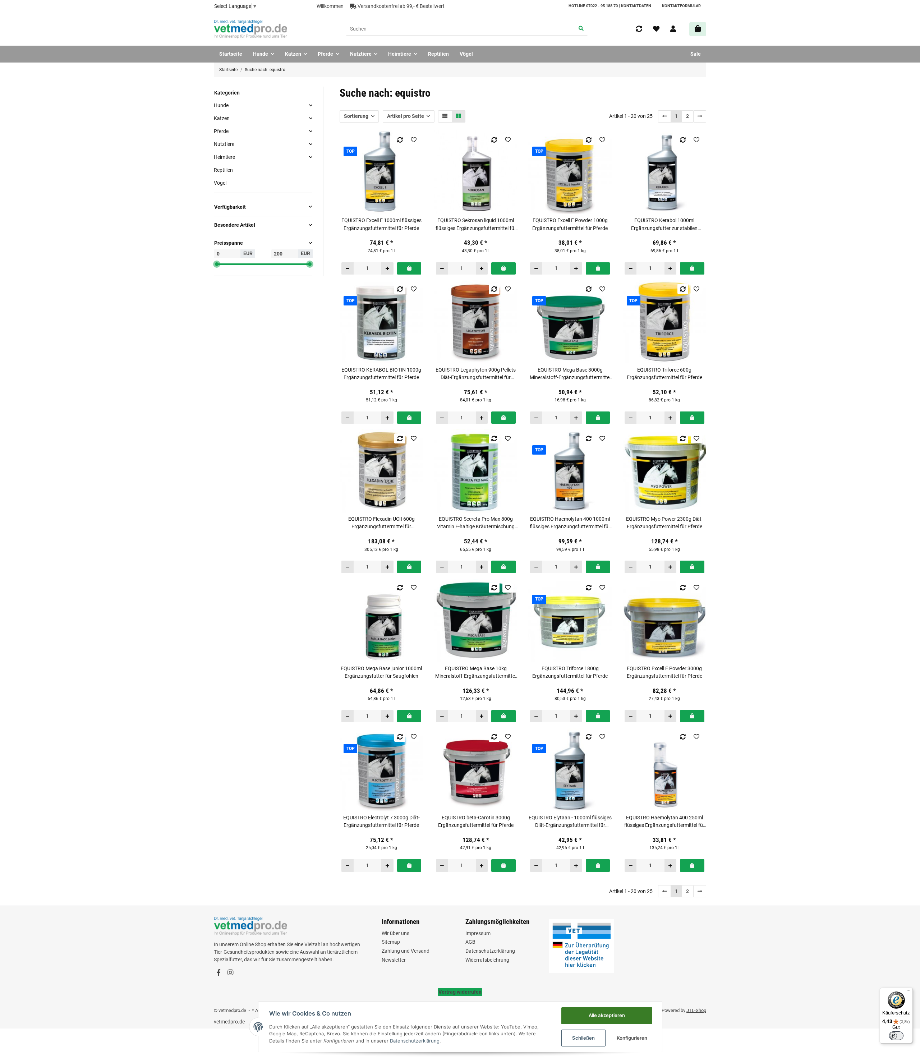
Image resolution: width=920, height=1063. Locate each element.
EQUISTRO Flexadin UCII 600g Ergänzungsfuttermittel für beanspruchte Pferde (381, 523)
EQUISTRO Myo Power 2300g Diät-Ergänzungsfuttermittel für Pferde (664, 522)
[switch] (896, 1035)
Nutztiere (224, 144)
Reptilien (223, 170)
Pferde (221, 131)
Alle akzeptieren (607, 1015)
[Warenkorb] (697, 29)
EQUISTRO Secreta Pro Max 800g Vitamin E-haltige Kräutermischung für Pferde (476, 523)
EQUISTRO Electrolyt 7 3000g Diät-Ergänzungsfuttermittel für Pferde (381, 821)
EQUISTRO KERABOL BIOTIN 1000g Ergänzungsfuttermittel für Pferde (381, 373)
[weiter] (700, 116)
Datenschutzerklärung (490, 951)
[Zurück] (664, 116)
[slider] (216, 264)
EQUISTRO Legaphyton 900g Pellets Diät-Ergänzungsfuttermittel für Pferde (476, 374)
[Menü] (908, 992)
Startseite (230, 54)
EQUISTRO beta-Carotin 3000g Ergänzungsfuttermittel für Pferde (476, 821)
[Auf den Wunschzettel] (413, 140)
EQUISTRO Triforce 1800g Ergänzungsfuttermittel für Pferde (570, 672)
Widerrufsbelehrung (487, 960)
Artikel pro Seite (405, 116)
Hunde (221, 105)
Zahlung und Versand (405, 951)
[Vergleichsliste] (639, 29)
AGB (470, 942)
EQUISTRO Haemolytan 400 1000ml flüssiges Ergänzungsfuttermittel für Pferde (570, 523)
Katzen (222, 118)
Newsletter (394, 960)
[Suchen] (581, 29)
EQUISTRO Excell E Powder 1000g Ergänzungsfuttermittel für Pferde (570, 224)
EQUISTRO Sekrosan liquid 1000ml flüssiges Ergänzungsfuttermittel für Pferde (476, 224)
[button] (673, 29)
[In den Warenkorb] (409, 268)
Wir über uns (395, 933)
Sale (695, 54)
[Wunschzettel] (656, 29)
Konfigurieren (632, 1038)
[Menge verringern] (347, 268)
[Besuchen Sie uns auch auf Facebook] (218, 973)
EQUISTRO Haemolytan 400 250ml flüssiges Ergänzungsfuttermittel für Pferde (664, 822)
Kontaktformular (681, 6)
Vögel (220, 183)
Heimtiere (224, 157)
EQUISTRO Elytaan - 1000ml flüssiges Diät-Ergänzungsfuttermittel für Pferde (570, 822)
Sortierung (356, 116)
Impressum (478, 933)
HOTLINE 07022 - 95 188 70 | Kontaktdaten (610, 6)
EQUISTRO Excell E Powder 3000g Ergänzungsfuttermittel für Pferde (664, 672)
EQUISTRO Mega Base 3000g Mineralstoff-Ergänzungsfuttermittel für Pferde (570, 374)
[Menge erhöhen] (387, 268)
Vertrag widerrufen (460, 992)
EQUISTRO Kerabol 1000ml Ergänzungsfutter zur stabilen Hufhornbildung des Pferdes (664, 224)
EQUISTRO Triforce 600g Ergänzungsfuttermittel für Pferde (664, 373)
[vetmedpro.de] (250, 29)
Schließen (583, 1038)
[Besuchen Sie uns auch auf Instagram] (230, 973)
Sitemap (391, 942)
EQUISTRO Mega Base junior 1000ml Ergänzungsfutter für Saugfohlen (381, 672)
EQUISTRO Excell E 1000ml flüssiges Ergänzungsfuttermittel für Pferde (381, 224)
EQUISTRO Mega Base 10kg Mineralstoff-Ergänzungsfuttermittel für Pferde (475, 673)
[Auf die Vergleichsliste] (399, 140)
